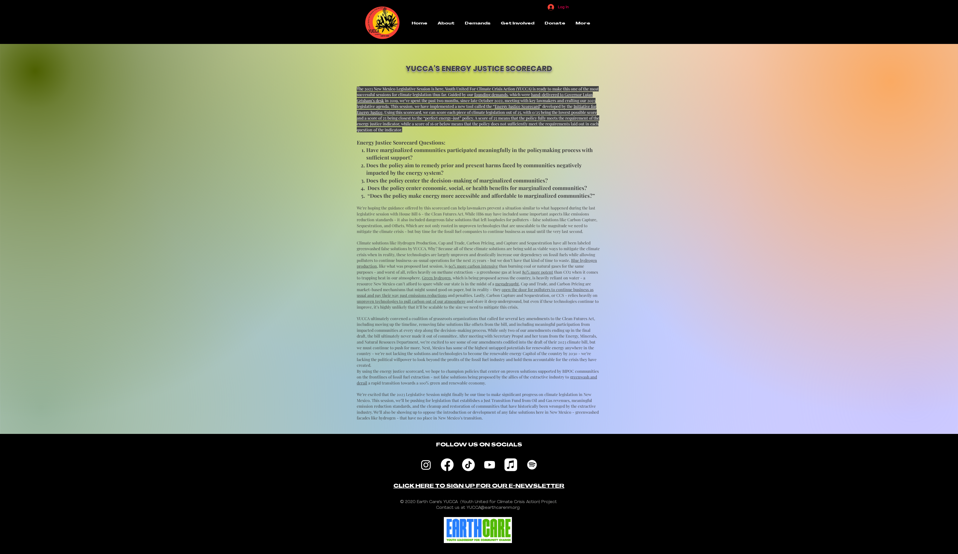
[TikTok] (468, 464)
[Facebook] (447, 464)
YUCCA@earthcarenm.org (493, 508)
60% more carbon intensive (473, 266)
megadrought (507, 283)
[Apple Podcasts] (510, 464)
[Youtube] (489, 464)
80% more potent (537, 272)
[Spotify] (532, 464)
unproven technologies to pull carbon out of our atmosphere (411, 301)
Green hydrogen (436, 277)
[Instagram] (426, 464)
